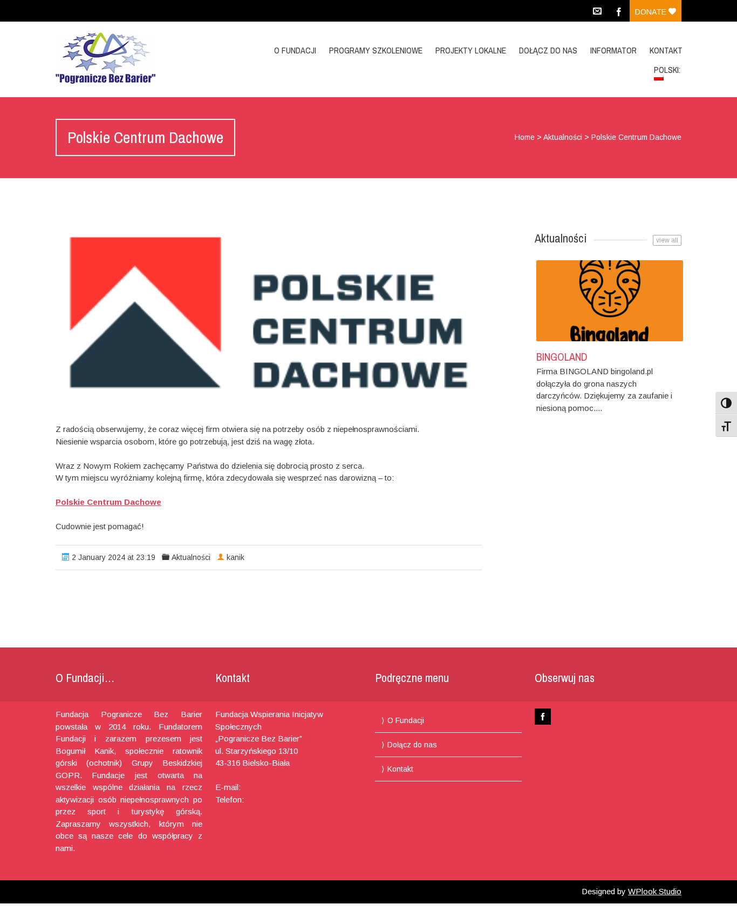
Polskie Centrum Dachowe (108, 502)
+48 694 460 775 (275, 799)
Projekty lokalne (470, 50)
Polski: (668, 70)
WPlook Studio (654, 891)
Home (525, 137)
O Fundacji (295, 50)
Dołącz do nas (548, 50)
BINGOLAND (562, 356)
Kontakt (666, 50)
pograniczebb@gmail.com (289, 787)
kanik (235, 557)
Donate (651, 12)
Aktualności (562, 137)
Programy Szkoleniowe (375, 50)
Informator (613, 50)
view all (667, 240)
